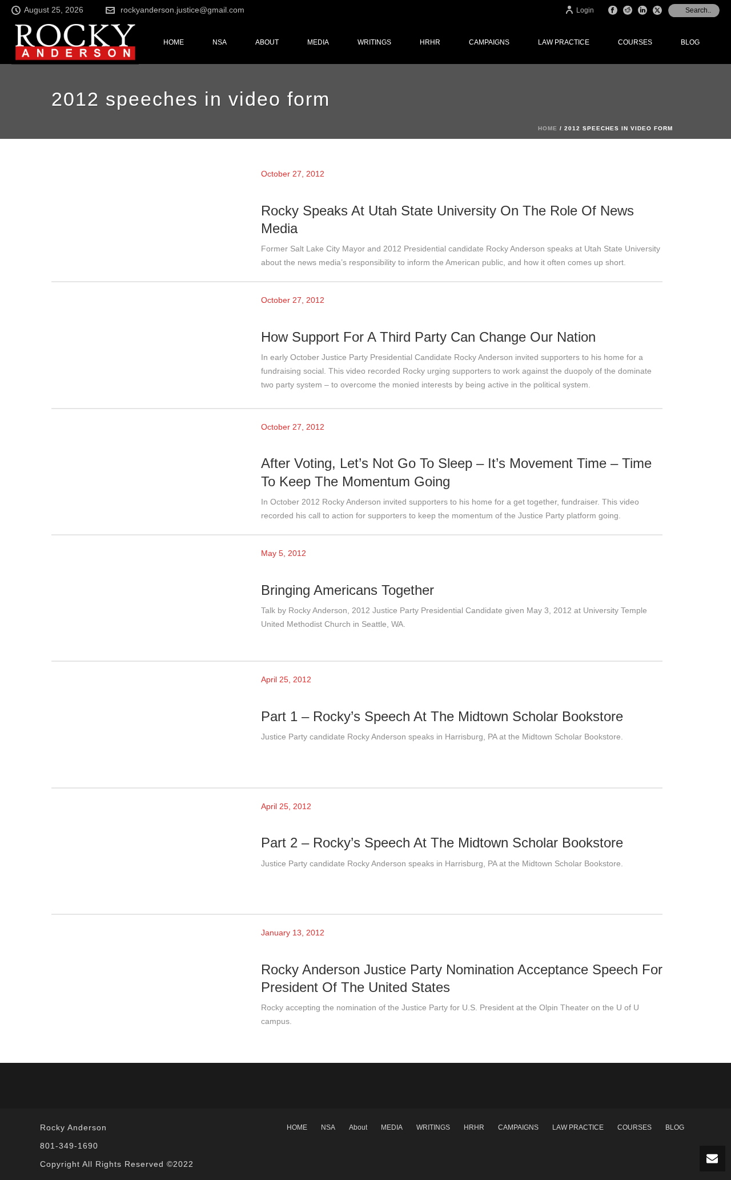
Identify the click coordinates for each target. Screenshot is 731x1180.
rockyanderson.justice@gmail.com (182, 9)
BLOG (690, 42)
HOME (173, 42)
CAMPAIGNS (489, 42)
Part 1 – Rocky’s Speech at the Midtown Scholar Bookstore (442, 716)
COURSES (635, 42)
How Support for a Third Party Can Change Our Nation (428, 337)
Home (547, 128)
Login (585, 10)
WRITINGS (374, 42)
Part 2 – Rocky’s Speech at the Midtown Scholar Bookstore (442, 842)
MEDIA (318, 42)
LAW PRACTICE (563, 42)
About (267, 42)
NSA (219, 42)
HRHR (430, 42)
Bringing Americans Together (347, 590)
